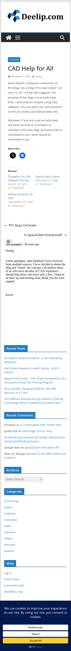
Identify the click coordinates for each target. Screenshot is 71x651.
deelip (38, 76)
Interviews (10, 520)
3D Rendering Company (19, 437)
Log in (8, 573)
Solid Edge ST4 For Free (37, 431)
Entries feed (12, 579)
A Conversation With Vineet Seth (40, 425)
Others (8, 538)
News (7, 526)
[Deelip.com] (8, 37)
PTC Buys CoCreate (22, 225)
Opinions (14, 59)
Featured (10, 513)
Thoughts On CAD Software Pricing (19, 178)
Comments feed (14, 585)
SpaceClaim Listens (48, 176)
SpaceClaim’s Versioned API (42, 447)
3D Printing (11, 501)
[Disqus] (35, 285)
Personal (9, 544)
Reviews (9, 551)
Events (8, 507)
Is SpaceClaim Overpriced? (43, 235)
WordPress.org (13, 591)
